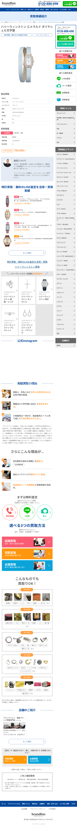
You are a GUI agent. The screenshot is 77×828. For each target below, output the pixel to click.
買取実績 (37, 9)
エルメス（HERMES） (63, 154)
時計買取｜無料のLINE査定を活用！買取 (27, 261)
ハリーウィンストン (42, 35)
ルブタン (59, 320)
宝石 (58, 129)
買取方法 (42, 9)
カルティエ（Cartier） (63, 177)
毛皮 (58, 333)
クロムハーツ (60, 292)
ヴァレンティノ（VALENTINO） (65, 270)
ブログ (69, 9)
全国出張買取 (34, 759)
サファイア (60, 315)
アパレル (59, 138)
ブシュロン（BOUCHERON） (65, 229)
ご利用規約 (52, 809)
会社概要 (24, 809)
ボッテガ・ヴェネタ (62, 279)
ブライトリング (61, 242)
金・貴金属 (60, 133)
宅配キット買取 (10, 759)
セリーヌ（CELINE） (62, 251)
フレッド (59, 297)
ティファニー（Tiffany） (64, 233)
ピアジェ (59, 306)
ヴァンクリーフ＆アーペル (64, 172)
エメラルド (60, 200)
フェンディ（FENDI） (62, 261)
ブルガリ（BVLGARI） (63, 224)
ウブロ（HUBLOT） (62, 191)
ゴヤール (59, 283)
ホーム (7, 9)
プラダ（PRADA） (62, 213)
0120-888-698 (65, 31)
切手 (58, 142)
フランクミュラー (61, 247)
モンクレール (60, 329)
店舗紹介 (47, 9)
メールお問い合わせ (65, 44)
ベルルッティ (60, 324)
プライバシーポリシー (37, 809)
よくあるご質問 (63, 9)
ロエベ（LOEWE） (62, 274)
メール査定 (66, 85)
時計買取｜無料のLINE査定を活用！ (16, 35)
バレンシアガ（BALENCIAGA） (65, 256)
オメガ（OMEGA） (62, 238)
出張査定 (66, 92)
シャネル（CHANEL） (63, 163)
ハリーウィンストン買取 (27, 266)
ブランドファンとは (15, 9)
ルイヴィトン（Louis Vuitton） (65, 159)
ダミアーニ (60, 288)
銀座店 (58, 345)
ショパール (60, 302)
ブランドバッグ (61, 113)
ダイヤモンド (60, 195)
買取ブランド (30, 9)
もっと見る (27, 741)
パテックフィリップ (62, 186)
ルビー (58, 204)
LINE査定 (66, 78)
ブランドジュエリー (62, 124)
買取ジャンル (23, 9)
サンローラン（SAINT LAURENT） (65, 219)
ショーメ (59, 311)
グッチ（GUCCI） (61, 209)
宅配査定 (66, 99)
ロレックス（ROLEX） (63, 182)
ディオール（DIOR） (62, 265)
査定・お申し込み (54, 9)
